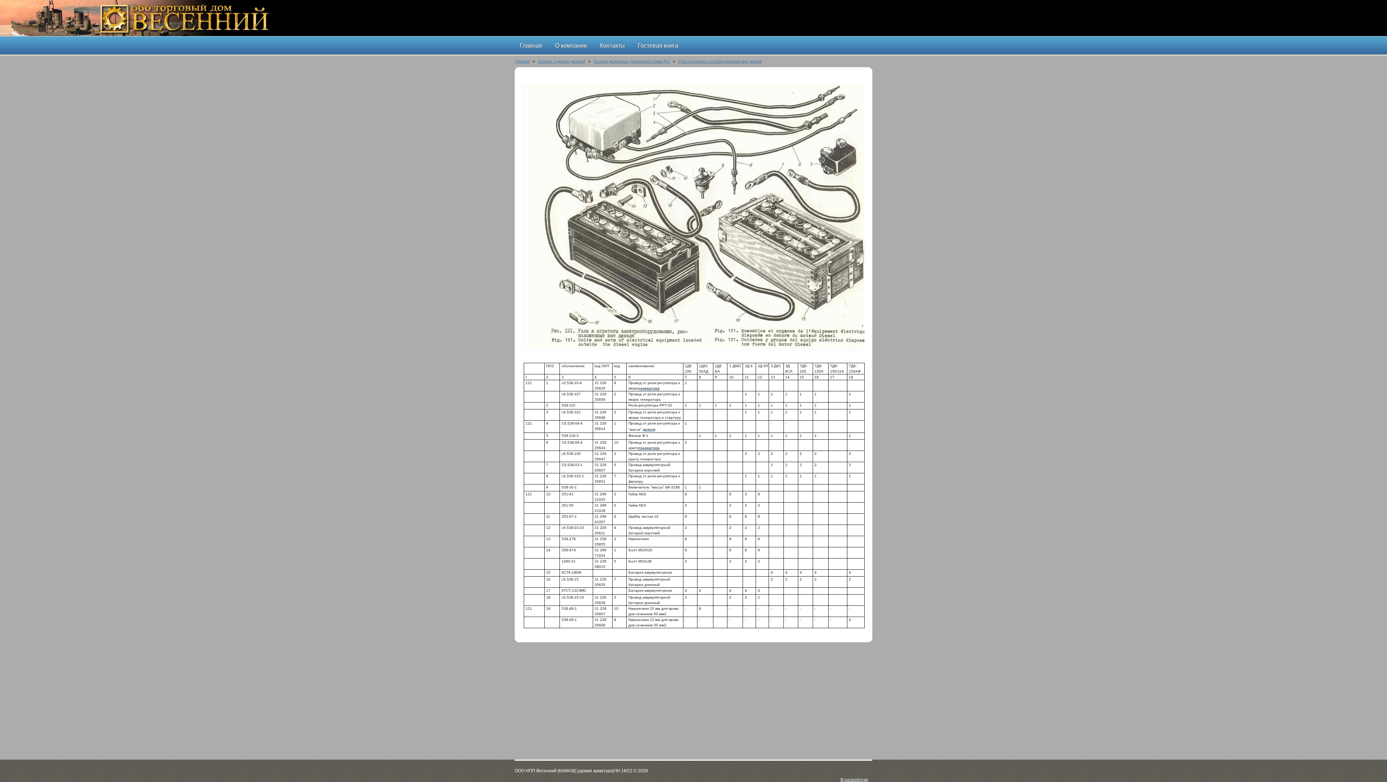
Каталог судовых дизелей (561, 61)
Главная (522, 61)
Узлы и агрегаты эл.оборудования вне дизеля (720, 61)
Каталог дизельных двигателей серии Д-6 (632, 61)
